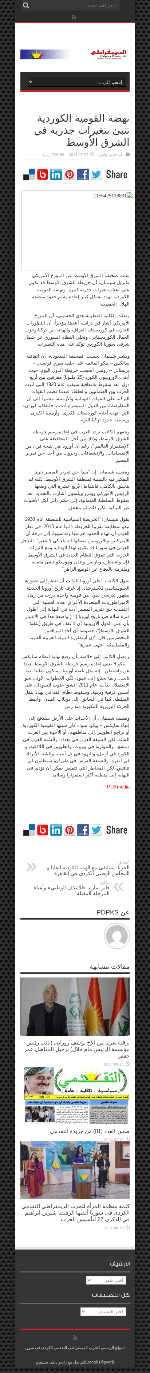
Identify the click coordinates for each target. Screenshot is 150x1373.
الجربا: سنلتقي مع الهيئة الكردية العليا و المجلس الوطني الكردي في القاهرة (88, 868)
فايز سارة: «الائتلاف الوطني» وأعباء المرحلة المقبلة (72, 888)
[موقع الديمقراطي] (75, 54)
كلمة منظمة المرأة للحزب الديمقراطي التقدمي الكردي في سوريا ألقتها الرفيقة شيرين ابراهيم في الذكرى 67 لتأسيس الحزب (75, 1212)
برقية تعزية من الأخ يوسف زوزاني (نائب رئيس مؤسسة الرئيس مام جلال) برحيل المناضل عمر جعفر (77, 1049)
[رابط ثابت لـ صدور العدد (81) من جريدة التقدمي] (75, 1122)
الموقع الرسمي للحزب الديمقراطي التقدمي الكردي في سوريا (75, 1347)
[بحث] (25, 5)
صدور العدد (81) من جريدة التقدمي (90, 1131)
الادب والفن (108, 155)
